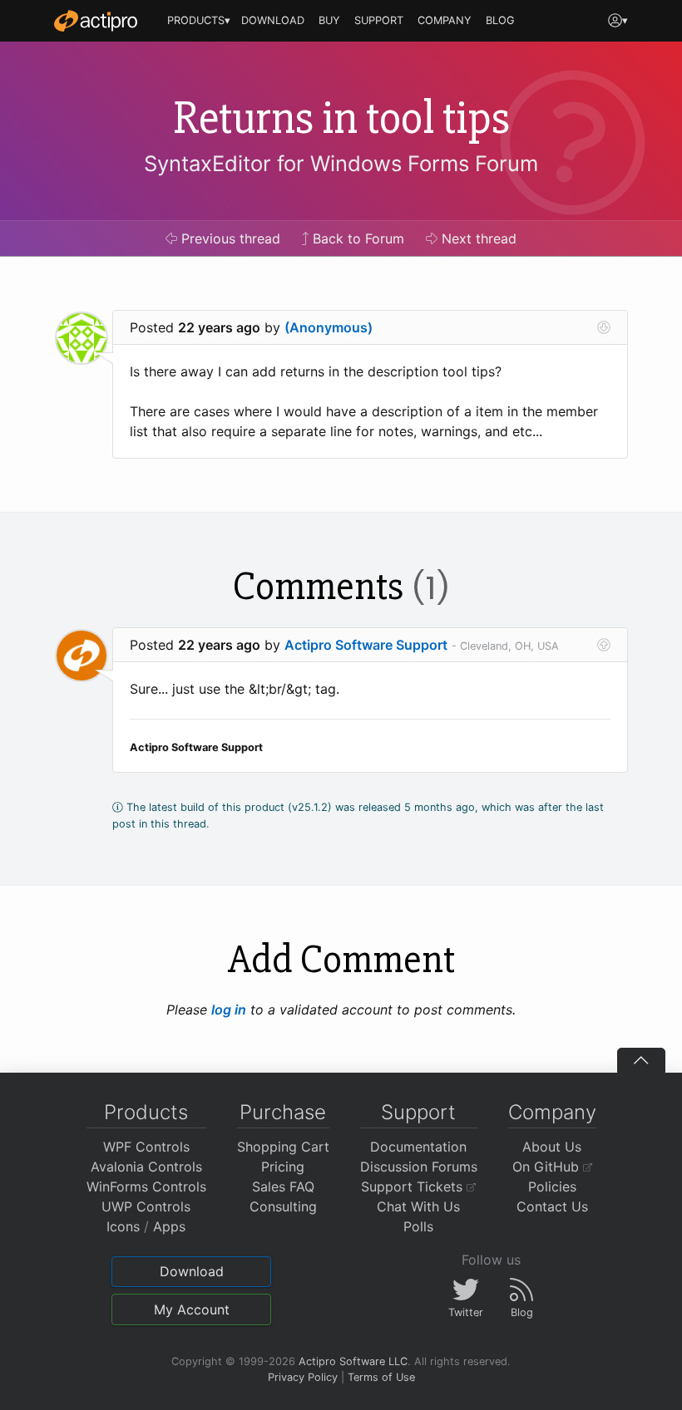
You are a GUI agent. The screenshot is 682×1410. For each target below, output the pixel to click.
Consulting (283, 1206)
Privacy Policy (303, 1377)
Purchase (283, 1112)
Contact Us (552, 1206)
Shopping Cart (283, 1146)
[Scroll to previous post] (603, 644)
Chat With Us (418, 1206)
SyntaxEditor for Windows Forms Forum (341, 163)
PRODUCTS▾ (198, 20)
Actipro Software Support (365, 644)
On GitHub (547, 1166)
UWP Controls (145, 1206)
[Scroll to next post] (603, 327)
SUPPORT (378, 20)
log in (228, 1009)
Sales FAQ (283, 1186)
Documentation (418, 1146)
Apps (169, 1226)
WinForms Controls (146, 1186)
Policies (552, 1186)
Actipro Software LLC (353, 1361)
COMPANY (445, 20)
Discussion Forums (418, 1166)
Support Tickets (414, 1186)
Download (192, 1271)
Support (418, 1112)
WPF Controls (146, 1146)
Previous (228, 238)
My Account (192, 1309)
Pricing (282, 1166)
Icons (123, 1226)
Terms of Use (381, 1377)
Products (146, 1112)
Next (476, 238)
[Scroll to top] (641, 1060)
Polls (418, 1226)
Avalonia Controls (146, 1166)
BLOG (500, 20)
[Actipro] (95, 20)
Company (552, 1112)
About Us (551, 1146)
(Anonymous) (328, 327)
